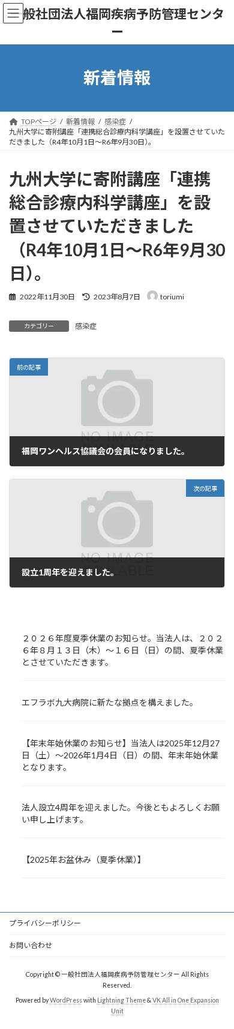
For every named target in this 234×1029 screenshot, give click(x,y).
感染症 (86, 326)
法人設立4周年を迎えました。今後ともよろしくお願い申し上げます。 (121, 813)
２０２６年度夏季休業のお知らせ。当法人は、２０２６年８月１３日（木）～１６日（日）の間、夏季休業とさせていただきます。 (122, 650)
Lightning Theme (121, 1000)
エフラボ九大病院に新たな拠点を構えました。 (110, 702)
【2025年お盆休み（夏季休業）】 (84, 859)
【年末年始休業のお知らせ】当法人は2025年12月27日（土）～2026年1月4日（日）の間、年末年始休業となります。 (121, 755)
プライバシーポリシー (45, 923)
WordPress (66, 1000)
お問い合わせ (30, 945)
